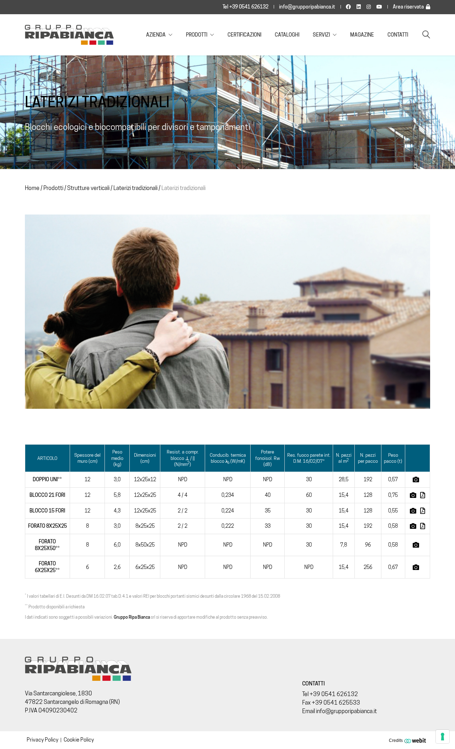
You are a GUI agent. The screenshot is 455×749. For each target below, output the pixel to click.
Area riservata (408, 7)
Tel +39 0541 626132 (245, 7)
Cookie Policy (79, 740)
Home (32, 188)
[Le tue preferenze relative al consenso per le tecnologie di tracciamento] (442, 736)
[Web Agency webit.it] (416, 740)
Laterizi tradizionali (135, 188)
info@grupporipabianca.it (307, 7)
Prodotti (53, 188)
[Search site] (426, 35)
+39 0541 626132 (334, 694)
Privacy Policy (42, 740)
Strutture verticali (88, 188)
